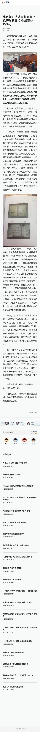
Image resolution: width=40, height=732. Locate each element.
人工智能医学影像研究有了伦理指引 (16, 511)
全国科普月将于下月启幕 (12, 568)
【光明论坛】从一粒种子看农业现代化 (17, 641)
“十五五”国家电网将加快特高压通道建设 (18, 486)
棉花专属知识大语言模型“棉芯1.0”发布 (17, 602)
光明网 (8, 28)
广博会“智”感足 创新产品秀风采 (15, 463)
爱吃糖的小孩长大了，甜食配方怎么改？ (18, 675)
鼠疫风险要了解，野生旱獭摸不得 (15, 664)
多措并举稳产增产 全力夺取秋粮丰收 (16, 545)
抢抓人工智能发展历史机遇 (13, 687)
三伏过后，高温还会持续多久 (14, 652)
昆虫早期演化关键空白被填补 (14, 534)
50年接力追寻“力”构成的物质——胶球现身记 (20, 591)
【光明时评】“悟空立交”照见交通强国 (17, 557)
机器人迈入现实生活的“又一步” (15, 522)
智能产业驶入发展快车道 (12, 579)
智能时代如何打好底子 (11, 474)
